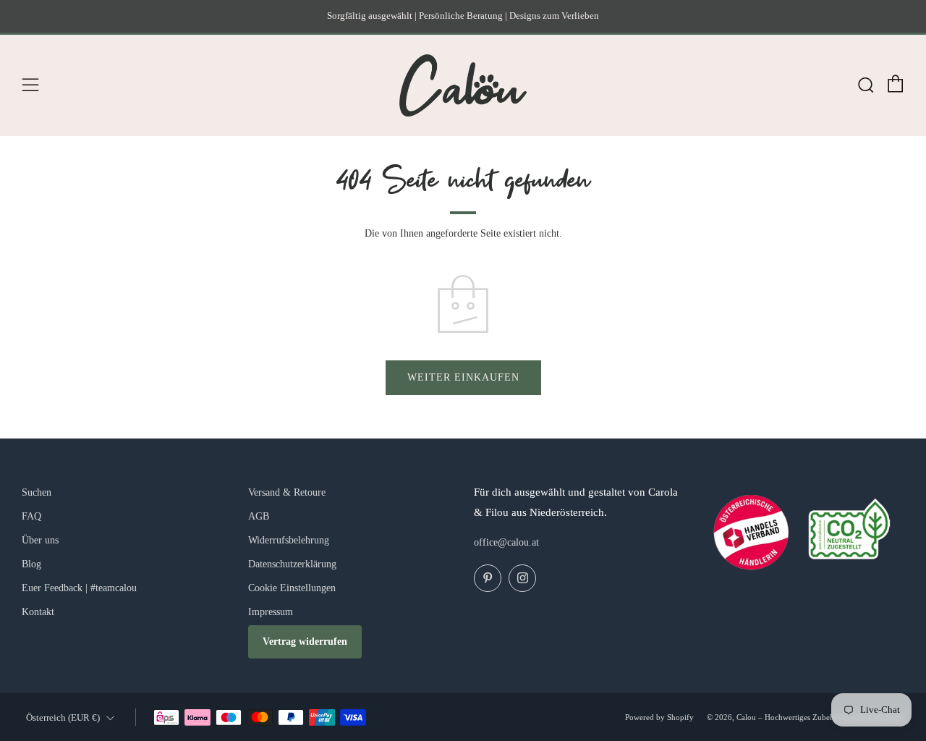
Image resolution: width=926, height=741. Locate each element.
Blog (31, 564)
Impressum (270, 611)
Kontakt (38, 611)
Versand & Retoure (287, 492)
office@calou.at (506, 542)
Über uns (40, 540)
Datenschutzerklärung (292, 564)
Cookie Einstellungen (292, 588)
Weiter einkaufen (463, 377)
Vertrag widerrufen (305, 641)
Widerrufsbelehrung (288, 540)
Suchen (36, 492)
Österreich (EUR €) (63, 718)
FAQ (31, 516)
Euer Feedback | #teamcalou (79, 588)
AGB (258, 516)
